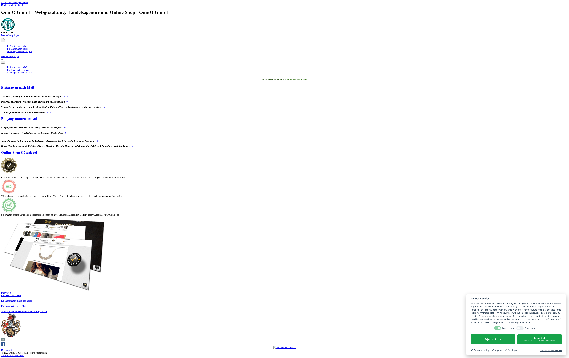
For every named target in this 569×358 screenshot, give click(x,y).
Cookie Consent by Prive (551, 350)
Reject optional (492, 339)
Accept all (539, 339)
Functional (530, 328)
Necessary (508, 328)
